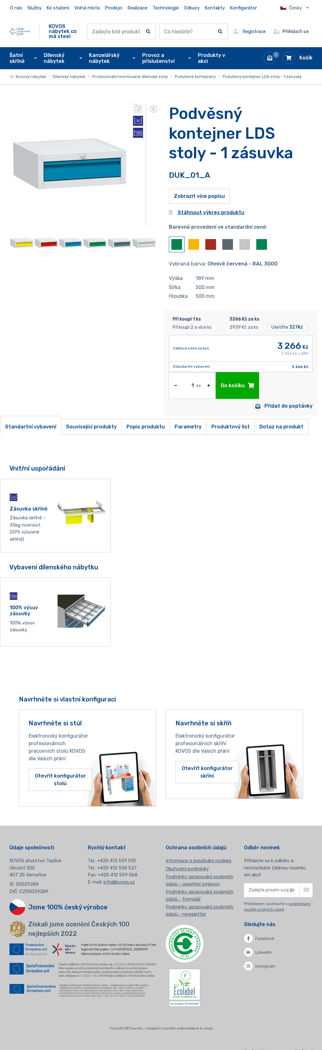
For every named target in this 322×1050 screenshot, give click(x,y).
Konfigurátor (243, 8)
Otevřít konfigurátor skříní (207, 772)
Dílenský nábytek (69, 76)
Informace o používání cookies (198, 860)
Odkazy (192, 8)
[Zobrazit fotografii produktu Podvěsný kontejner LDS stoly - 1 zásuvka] (69, 222)
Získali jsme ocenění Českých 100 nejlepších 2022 (79, 928)
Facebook (265, 938)
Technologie (166, 8)
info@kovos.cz (119, 882)
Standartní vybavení (30, 427)
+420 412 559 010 (116, 860)
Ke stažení (58, 8)
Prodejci (113, 8)
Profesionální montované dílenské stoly (130, 76)
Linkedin (263, 952)
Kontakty (215, 8)
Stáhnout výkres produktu (211, 212)
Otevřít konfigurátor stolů (60, 779)
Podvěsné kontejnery (195, 76)
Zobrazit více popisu (199, 196)
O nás (16, 8)
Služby (34, 8)
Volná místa (87, 8)
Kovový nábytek (30, 76)
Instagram (265, 966)
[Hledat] (148, 31)
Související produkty (91, 427)
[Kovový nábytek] (19, 31)
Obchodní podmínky (187, 869)
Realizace (137, 8)
